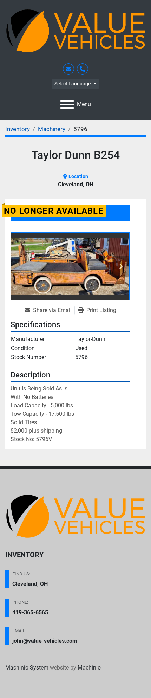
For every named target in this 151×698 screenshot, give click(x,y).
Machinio (89, 667)
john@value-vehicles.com (44, 641)
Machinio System (26, 667)
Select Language (72, 83)
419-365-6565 (30, 612)
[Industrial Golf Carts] (75, 515)
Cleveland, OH (30, 584)
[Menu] (67, 104)
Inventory (24, 554)
